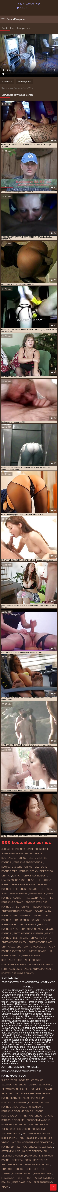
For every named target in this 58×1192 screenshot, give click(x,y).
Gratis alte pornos (11, 1035)
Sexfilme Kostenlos (31, 1080)
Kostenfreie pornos (17, 1011)
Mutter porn (16, 1023)
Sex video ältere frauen (19, 1032)
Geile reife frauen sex (20, 1044)
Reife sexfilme (16, 1016)
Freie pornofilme (30, 995)
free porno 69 (18, 893)
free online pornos (25, 889)
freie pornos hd (41, 907)
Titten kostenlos (31, 1116)
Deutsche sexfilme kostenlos (25, 1009)
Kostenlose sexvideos (13, 1047)
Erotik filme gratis (42, 1032)
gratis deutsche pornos (16, 911)
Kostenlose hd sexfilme (37, 1147)
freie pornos (21, 907)
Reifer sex (32, 1169)
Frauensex (7, 1178)
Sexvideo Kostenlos (13, 1085)
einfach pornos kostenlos (29, 876)
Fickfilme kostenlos (13, 1124)
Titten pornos (10, 1133)
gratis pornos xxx (40, 942)
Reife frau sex (42, 1173)
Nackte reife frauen (42, 1037)
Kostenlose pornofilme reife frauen (37, 997)
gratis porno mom (32, 929)
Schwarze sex (40, 1030)
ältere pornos (44, 1056)
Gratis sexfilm (20, 1051)
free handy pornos (23, 884)
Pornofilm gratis (35, 1002)
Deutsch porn (28, 1028)
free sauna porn (35, 898)
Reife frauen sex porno (27, 1004)
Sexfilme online (10, 1151)
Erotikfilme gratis (38, 1058)
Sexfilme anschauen (37, 1164)
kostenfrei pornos (29, 960)
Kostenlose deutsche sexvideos (28, 1042)
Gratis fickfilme (19, 1054)
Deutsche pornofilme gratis (32, 1093)
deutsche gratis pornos (16, 867)
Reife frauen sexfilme (40, 1011)
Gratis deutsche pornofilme (28, 1129)
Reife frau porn (21, 1160)
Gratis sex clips (33, 1016)
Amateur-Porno (42, 1025)
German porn (9, 1089)
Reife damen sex (21, 1182)
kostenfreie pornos (13, 964)
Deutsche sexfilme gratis (17, 1111)
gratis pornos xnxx (13, 942)
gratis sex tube (11, 947)
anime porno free (38, 849)
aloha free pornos (13, 849)
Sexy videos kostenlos (36, 1133)
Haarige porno (35, 1054)
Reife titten (24, 1178)
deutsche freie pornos (28, 862)
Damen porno (35, 1006)
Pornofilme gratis (22, 1037)
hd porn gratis (37, 951)
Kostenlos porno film (27, 1107)
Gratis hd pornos (12, 1169)
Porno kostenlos (16, 1061)
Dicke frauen (40, 1044)
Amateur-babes (7, 82)
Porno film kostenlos (15, 1098)
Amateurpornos (24, 1049)
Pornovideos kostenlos (20, 1025)
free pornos (37, 893)
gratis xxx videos (34, 947)
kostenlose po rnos (24, 82)
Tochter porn (8, 1049)
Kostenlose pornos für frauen (27, 1013)
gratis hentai (22, 915)
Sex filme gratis (19, 1021)
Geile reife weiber (12, 1156)
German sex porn (10, 1028)
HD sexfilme (7, 1018)
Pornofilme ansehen (39, 1120)
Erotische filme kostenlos (14, 1058)
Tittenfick (6, 1040)
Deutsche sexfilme (27, 992)
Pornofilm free (10, 1147)
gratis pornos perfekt (34, 938)
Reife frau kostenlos (26, 1018)
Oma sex (6, 1013)
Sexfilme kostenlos (38, 1051)
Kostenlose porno (33, 1023)
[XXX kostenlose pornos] (53, 1187)
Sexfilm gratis (29, 1056)
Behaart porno (9, 992)
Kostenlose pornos (22, 990)
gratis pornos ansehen (28, 933)
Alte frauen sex (22, 1173)
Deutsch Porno (18, 1002)
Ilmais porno (45, 992)
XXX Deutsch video (31, 1089)
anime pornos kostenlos (16, 853)
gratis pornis (27, 924)
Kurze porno (48, 1016)
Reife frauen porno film (38, 1047)
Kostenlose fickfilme (44, 990)
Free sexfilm (39, 1049)
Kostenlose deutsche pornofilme (29, 1040)
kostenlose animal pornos (34, 969)
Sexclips (6, 990)
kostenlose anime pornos (17, 973)
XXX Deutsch (9, 1080)
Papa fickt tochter (23, 1030)
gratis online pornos (27, 920)
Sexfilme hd (20, 1006)
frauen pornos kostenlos (17, 880)
